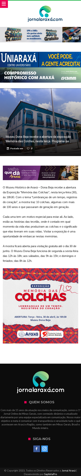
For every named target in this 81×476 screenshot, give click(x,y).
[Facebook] (36, 449)
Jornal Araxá (69, 470)
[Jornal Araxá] (45, 4)
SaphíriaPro (50, 474)
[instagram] (44, 449)
